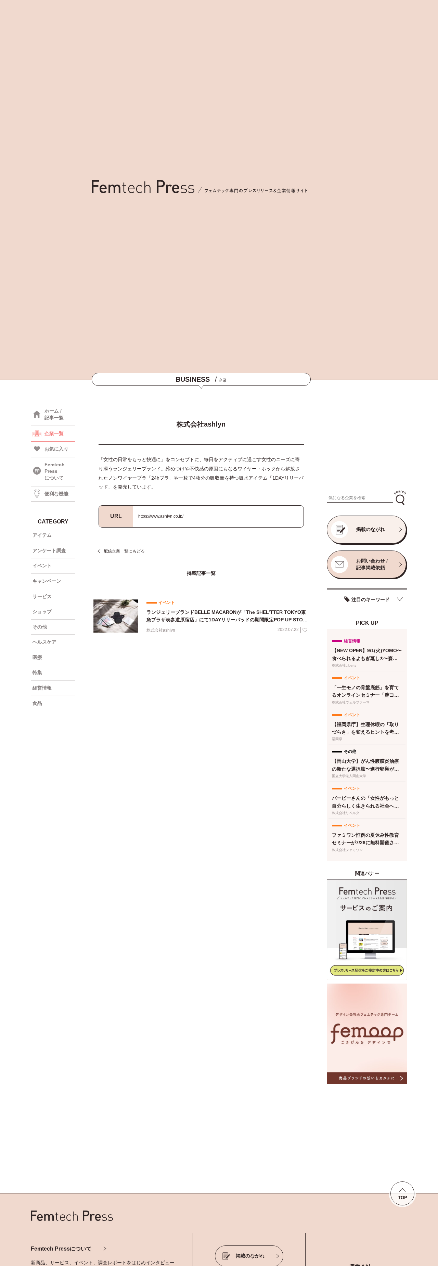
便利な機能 (56, 493)
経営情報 (42, 688)
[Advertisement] (367, 444)
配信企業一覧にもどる (124, 551)
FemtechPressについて (54, 471)
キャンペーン (47, 581)
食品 (37, 703)
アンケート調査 (49, 550)
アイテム (42, 535)
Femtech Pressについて (61, 1249)
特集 (37, 672)
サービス (42, 596)
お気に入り (56, 449)
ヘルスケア (44, 642)
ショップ (42, 611)
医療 (37, 657)
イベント (42, 565)
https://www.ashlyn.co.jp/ (160, 516)
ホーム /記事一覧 (54, 414)
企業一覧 (54, 433)
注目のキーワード (370, 599)
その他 (40, 627)
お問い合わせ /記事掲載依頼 (372, 564)
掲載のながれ (370, 529)
